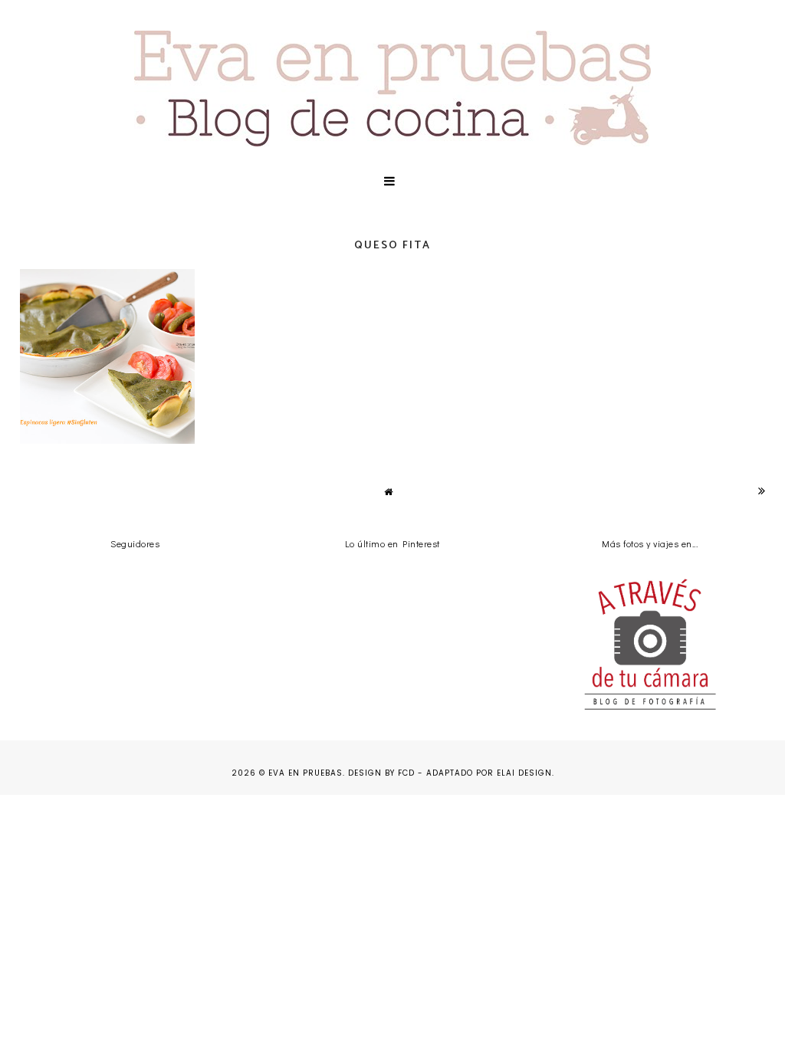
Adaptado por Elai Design (489, 773)
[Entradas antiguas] (762, 490)
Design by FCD (381, 773)
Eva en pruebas (305, 773)
